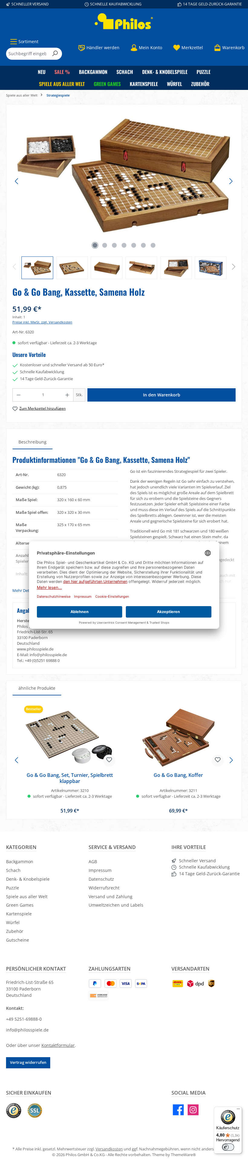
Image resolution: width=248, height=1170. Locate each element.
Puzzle (12, 888)
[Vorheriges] (16, 181)
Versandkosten (109, 1149)
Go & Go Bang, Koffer (178, 775)
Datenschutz (101, 879)
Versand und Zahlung (110, 896)
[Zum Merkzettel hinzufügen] (109, 761)
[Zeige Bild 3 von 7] (114, 245)
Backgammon (19, 861)
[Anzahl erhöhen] (67, 395)
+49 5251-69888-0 (24, 1019)
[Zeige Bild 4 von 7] (124, 245)
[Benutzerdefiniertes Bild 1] (13, 1110)
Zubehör (14, 931)
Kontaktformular (58, 1045)
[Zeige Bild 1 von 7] (95, 245)
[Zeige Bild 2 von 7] (104, 245)
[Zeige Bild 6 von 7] (143, 245)
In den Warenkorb (161, 395)
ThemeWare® (183, 1154)
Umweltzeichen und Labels (116, 905)
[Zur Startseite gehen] (124, 21)
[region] (124, 194)
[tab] (32, 442)
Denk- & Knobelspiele (28, 879)
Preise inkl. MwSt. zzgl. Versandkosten (42, 322)
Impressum (100, 870)
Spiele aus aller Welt (26, 896)
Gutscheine (17, 940)
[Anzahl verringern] (18, 395)
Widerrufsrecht (104, 888)
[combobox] (27, 54)
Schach (13, 870)
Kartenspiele (19, 914)
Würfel (13, 922)
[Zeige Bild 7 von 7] (153, 245)
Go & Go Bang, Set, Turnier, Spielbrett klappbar (70, 778)
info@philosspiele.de (27, 1030)
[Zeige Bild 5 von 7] (133, 245)
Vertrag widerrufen (28, 1062)
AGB (93, 861)
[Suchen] (55, 54)
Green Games (20, 905)
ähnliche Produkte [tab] (36, 688)
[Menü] (238, 1110)
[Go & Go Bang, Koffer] (178, 737)
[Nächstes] (230, 181)
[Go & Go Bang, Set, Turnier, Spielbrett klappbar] (69, 737)
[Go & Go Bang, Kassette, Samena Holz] (123, 175)
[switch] (228, 1147)
